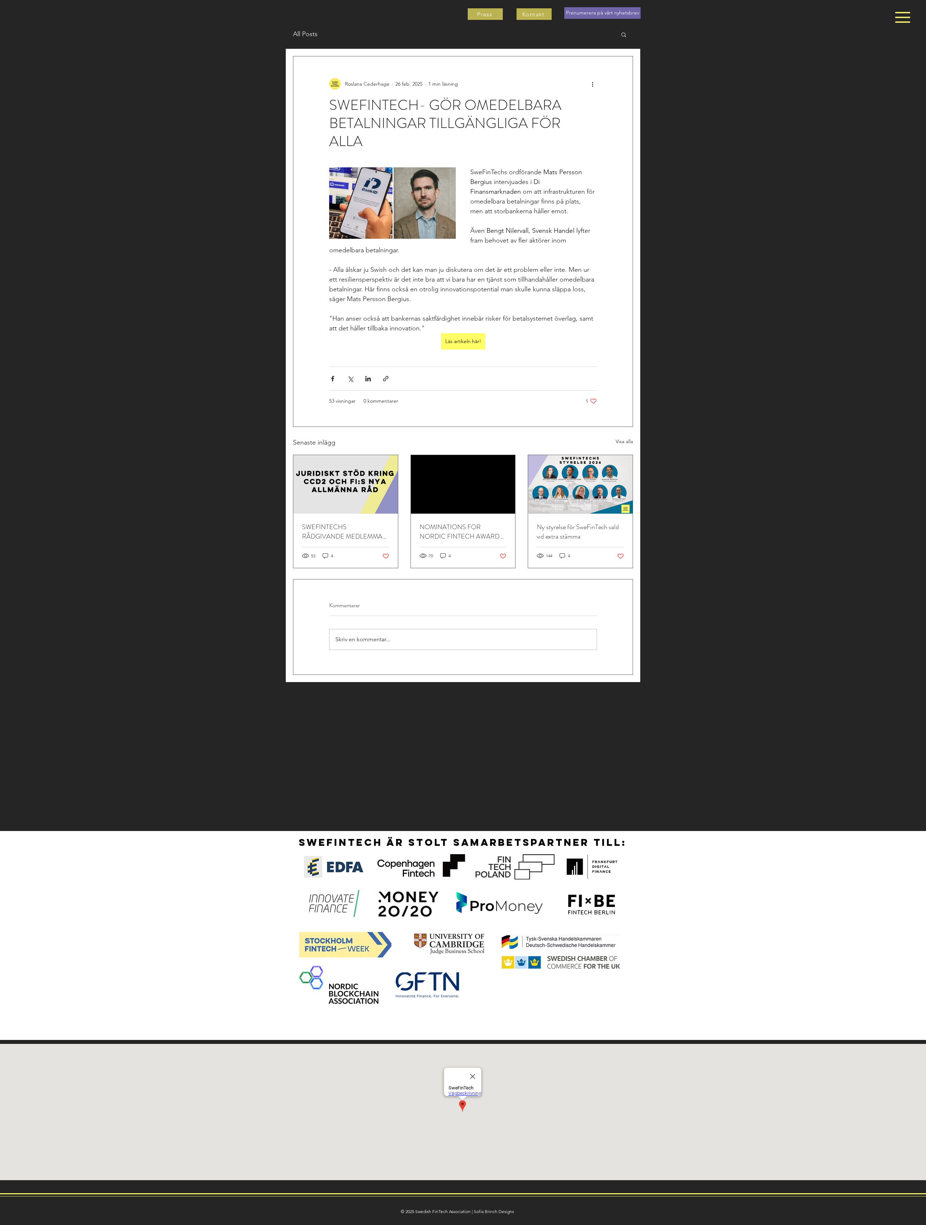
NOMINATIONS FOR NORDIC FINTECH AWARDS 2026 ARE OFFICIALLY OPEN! (461, 531)
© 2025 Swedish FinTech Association (436, 1211)
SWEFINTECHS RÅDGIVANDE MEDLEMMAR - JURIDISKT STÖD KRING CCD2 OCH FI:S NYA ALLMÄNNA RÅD (344, 531)
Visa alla (624, 441)
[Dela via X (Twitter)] (350, 378)
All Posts (305, 34)
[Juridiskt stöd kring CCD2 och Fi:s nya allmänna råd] (345, 484)
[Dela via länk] (385, 378)
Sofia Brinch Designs (494, 1211)
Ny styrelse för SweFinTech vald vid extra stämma (578, 531)
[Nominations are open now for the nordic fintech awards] (463, 484)
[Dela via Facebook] (332, 378)
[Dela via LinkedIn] (368, 378)
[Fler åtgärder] (592, 84)
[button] (902, 17)
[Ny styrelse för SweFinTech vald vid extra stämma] (580, 484)
